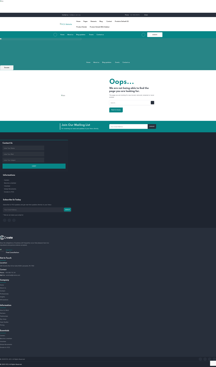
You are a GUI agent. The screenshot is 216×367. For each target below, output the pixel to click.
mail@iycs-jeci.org (74, 15)
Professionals (4, 294)
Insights (2, 297)
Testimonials (4, 316)
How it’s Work (4, 310)
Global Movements (10, 189)
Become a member (10, 183)
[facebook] (4, 220)
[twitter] (9, 220)
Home (2, 285)
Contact (2, 291)
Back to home (116, 110)
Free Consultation (12, 252)
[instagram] (14, 220)
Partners (2, 313)
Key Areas (3, 319)
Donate (149, 21)
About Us (3, 288)
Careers (6, 180)
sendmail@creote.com (13, 275)
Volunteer (7, 186)
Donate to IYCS (9, 192)
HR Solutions (4, 300)
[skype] (209, 359)
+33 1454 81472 (135, 15)
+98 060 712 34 (10, 272)
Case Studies (4, 322)
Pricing (2, 325)
